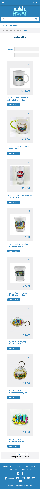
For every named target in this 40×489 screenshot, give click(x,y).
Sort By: (10, 49)
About (5, 466)
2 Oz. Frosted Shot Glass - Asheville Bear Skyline (17, 294)
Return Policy (15, 466)
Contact (26, 466)
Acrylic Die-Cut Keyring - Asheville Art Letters (17, 343)
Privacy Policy (28, 485)
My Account (13, 469)
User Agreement (18, 485)
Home (5, 31)
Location (14, 31)
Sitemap (34, 466)
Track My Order (25, 469)
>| (27, 454)
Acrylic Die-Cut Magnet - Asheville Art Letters (17, 440)
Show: (11, 55)
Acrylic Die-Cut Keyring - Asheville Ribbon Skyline (17, 391)
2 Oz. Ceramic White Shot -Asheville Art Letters (18, 245)
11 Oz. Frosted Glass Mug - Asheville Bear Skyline (18, 99)
